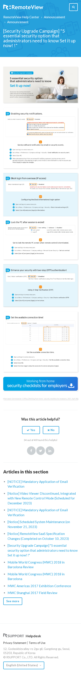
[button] (31, 430)
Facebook (31, 450)
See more (12, 601)
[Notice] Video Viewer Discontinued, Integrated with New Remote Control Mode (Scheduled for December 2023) (42, 498)
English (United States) (22, 665)
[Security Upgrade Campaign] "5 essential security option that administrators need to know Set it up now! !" (43, 550)
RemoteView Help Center (21, 17)
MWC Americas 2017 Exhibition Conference (39, 586)
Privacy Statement (14, 643)
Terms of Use (37, 643)
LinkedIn (50, 450)
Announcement (54, 17)
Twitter (40, 450)
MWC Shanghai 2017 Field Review (32, 593)
